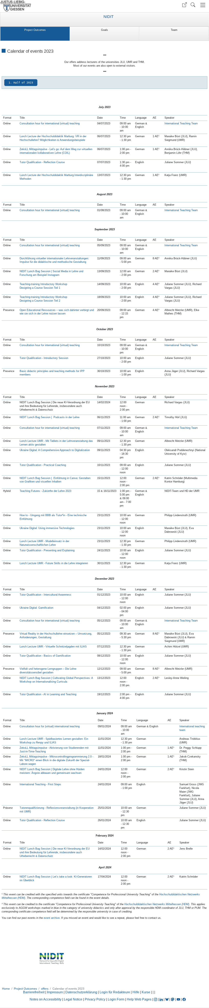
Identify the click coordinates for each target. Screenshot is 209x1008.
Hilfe (135, 992)
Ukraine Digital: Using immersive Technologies (47, 528)
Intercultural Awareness (57, 594)
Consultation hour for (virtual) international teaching (50, 726)
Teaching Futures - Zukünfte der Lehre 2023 (45, 490)
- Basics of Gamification (56, 655)
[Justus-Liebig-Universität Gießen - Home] (51, 6)
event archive (52, 917)
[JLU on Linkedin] (162, 999)
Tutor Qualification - (32, 550)
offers (44, 988)
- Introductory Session (54, 358)
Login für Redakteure (115, 992)
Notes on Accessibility (46, 999)
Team (174, 29)
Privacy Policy (95, 999)
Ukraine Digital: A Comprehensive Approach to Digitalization (55, 450)
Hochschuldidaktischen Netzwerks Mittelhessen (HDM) (156, 904)
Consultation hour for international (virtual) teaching (50, 123)
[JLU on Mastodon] (173, 999)
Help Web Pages (139, 999)
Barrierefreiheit (33, 992)
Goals (104, 29)
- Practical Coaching (53, 465)
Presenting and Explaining (59, 550)
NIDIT (108, 17)
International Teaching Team (181, 123)
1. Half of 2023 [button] (21, 82)
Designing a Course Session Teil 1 (40, 287)
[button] (184, 4)
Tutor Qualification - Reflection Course (42, 820)
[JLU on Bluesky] (167, 999)
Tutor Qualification (30, 162)
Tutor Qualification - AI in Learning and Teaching (48, 694)
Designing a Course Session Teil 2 (40, 300)
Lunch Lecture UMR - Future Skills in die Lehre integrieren (54, 563)
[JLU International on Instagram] (156, 999)
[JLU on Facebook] (184, 999)
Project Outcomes (35, 29)
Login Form (116, 999)
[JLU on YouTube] (179, 999)
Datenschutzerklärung (81, 992)
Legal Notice (73, 999)
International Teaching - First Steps (40, 784)
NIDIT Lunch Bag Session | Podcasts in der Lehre (49, 417)
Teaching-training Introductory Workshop (43, 284)
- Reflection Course (53, 162)
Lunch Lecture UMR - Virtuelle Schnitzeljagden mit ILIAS (53, 646)
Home (6, 988)
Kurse (146, 992)
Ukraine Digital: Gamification (36, 607)
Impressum (55, 992)
